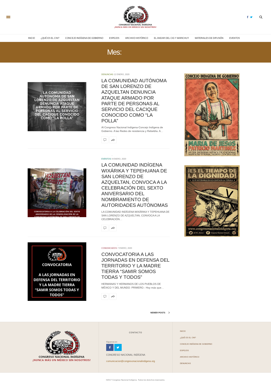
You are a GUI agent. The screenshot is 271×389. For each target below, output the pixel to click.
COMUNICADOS (109, 248)
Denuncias (107, 74)
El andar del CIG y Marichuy (171, 38)
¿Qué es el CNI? (50, 38)
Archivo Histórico (136, 38)
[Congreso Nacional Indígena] (135, 17)
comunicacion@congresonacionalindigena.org (130, 361)
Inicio (31, 38)
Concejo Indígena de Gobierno (84, 38)
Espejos (114, 38)
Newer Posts (158, 313)
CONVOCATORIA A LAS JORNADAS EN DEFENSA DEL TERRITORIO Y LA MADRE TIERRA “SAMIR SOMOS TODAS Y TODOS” (135, 266)
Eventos (234, 38)
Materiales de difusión (209, 38)
